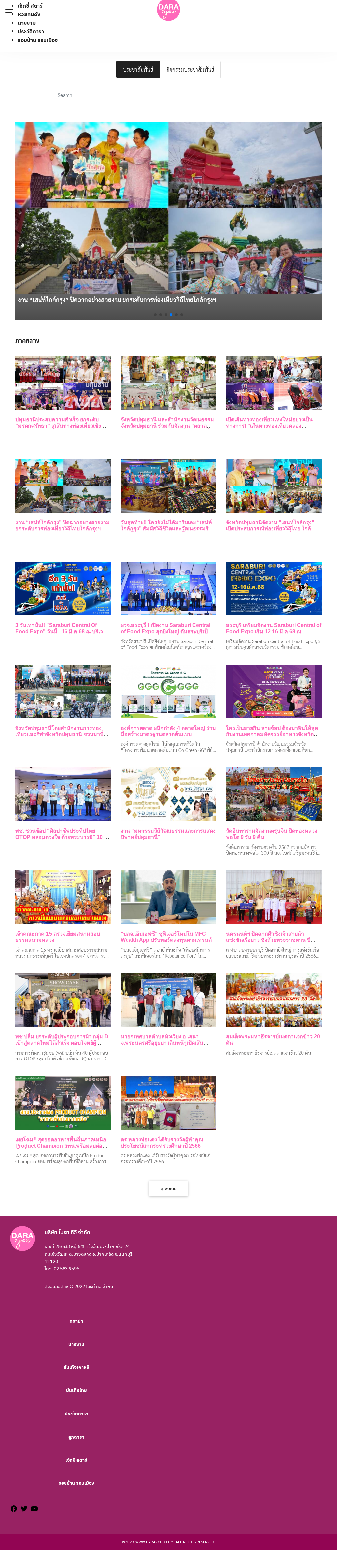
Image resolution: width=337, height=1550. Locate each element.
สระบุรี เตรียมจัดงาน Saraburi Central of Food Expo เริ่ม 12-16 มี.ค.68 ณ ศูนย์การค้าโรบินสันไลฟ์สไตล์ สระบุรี (273, 631)
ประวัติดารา (31, 31)
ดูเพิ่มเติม (169, 1188)
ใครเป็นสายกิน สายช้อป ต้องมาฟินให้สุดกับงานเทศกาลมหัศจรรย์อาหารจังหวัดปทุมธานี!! (272, 734)
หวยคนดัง (29, 14)
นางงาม (27, 22)
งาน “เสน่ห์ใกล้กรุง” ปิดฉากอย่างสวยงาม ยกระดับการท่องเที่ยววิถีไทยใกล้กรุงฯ (117, 299)
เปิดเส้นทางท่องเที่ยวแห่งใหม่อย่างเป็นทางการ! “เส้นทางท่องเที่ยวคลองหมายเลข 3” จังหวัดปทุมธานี (269, 426)
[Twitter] (24, 1509)
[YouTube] (34, 1509)
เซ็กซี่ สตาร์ (30, 5)
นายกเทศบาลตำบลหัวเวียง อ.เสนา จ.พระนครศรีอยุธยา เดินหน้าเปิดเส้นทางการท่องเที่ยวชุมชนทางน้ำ (162, 1043)
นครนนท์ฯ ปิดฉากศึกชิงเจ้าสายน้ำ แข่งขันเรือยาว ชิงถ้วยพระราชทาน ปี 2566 (268, 940)
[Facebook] (14, 1509)
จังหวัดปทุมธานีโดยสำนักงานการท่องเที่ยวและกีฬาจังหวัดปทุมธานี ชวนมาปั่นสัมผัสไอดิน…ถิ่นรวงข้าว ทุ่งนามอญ (61, 734)
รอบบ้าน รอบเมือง (38, 40)
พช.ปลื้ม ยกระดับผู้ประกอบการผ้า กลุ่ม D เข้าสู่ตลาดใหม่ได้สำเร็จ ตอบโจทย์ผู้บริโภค (61, 1043)
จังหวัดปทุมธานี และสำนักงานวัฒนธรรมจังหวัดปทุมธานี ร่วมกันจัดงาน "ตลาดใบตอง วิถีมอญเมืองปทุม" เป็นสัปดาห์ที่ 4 (167, 426)
